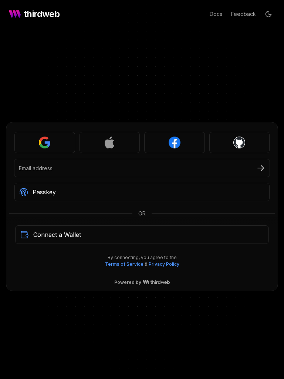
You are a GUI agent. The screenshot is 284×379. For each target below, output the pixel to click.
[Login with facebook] (174, 156)
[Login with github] (239, 156)
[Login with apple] (110, 156)
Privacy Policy (164, 277)
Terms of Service (124, 277)
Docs (216, 14)
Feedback (243, 14)
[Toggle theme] (268, 14)
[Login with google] (44, 156)
